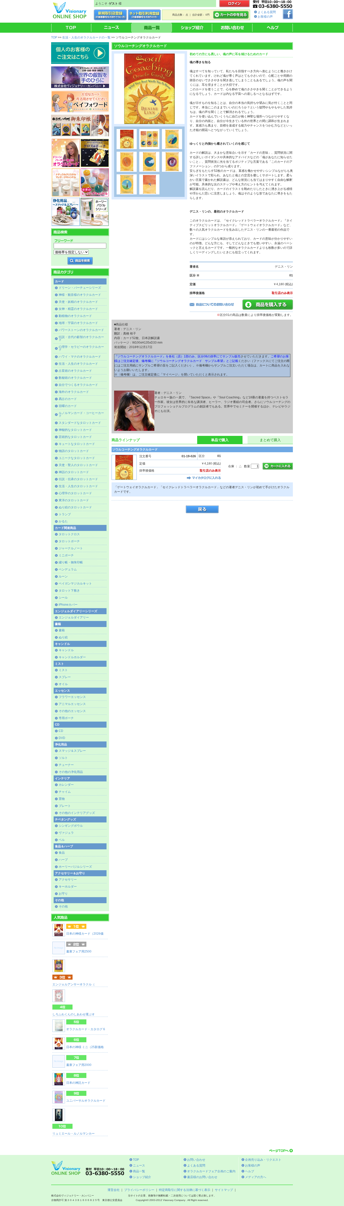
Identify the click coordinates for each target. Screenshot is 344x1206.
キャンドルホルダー (72, 657)
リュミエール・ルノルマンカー (73, 1133)
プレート (65, 806)
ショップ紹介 (142, 1177)
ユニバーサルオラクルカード (86, 1100)
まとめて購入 (270, 440)
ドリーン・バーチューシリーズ (80, 287)
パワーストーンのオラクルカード (81, 330)
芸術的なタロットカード (75, 437)
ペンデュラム (68, 569)
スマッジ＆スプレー (72, 751)
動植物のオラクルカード (75, 316)
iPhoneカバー (68, 604)
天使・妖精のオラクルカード (78, 302)
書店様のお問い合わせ (202, 1177)
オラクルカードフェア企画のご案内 (211, 1171)
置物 (62, 799)
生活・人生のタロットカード (78, 486)
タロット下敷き (69, 590)
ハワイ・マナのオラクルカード (80, 356)
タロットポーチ (69, 541)
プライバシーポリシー (139, 1190)
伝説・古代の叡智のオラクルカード (81, 338)
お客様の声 (265, 16)
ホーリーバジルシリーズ (75, 866)
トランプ (65, 514)
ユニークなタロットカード (77, 458)
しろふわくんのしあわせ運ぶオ (73, 1014)
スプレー (65, 677)
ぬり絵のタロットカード (75, 507)
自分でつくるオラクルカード (78, 385)
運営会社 (114, 1190)
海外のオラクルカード (74, 392)
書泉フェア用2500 (78, 951)
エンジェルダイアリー (74, 617)
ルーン (63, 576)
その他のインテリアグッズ (77, 813)
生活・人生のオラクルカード (78, 363)
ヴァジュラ (66, 833)
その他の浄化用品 (71, 772)
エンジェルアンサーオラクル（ (73, 984)
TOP (54, 37)
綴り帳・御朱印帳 (71, 562)
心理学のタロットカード (75, 493)
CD (61, 731)
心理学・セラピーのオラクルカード (81, 348)
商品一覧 (139, 1171)
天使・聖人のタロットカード (78, 465)
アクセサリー (68, 879)
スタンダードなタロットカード (80, 423)
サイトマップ (224, 1190)
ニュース (139, 1165)
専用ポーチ (66, 718)
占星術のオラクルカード (75, 370)
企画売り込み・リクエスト (263, 1159)
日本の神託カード (78, 1083)
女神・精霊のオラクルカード (78, 309)
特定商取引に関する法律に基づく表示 (184, 1190)
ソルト (63, 758)
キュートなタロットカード (77, 444)
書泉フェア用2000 (78, 1065)
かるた (63, 521)
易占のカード (68, 399)
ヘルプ (249, 1171)
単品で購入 (220, 440)
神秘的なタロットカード (75, 430)
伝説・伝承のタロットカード (78, 479)
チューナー (66, 765)
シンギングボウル (71, 825)
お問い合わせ (196, 1159)
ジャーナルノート (71, 548)
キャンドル (66, 650)
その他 (63, 906)
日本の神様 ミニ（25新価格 (85, 1047)
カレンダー (66, 784)
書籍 (62, 630)
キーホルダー (68, 886)
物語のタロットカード (74, 451)
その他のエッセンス (72, 711)
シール (63, 597)
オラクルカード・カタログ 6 (85, 1029)
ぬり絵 (63, 637)
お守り (63, 893)
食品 (62, 852)
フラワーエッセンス (72, 697)
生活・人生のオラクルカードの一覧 (86, 37)
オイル (63, 684)
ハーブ (63, 859)
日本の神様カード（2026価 (85, 933)
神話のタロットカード (74, 472)
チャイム (65, 792)
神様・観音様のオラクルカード (80, 295)
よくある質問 (267, 12)
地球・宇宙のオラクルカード (78, 323)
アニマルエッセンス (72, 704)
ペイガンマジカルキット (75, 583)
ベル (62, 840)
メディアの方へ (255, 1177)
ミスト (63, 670)
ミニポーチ (66, 555)
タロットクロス (69, 534)
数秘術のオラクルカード (75, 378)
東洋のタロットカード (74, 500)
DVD (62, 738)
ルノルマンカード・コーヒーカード (81, 414)
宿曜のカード (68, 406)
